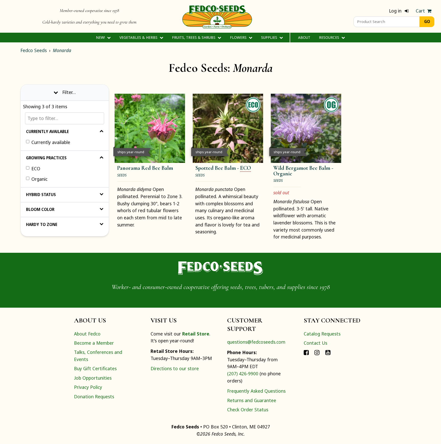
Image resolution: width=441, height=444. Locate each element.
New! (101, 37)
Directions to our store (175, 368)
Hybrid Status (41, 194)
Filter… (69, 92)
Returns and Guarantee (251, 400)
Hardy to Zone (41, 224)
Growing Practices (46, 157)
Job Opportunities (93, 378)
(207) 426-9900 (242, 373)
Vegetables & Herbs (138, 37)
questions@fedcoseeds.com (256, 342)
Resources (329, 37)
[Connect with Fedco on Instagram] (317, 352)
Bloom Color (40, 209)
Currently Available (47, 131)
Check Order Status (247, 409)
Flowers (239, 37)
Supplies (269, 37)
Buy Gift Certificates (95, 368)
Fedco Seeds (33, 50)
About (304, 37)
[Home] (217, 16)
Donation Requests (94, 396)
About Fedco (87, 334)
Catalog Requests (322, 334)
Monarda (62, 50)
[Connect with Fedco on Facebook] (306, 352)
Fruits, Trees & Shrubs (194, 37)
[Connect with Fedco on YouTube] (327, 352)
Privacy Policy (88, 387)
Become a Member (94, 343)
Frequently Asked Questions (256, 391)
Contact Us (315, 343)
